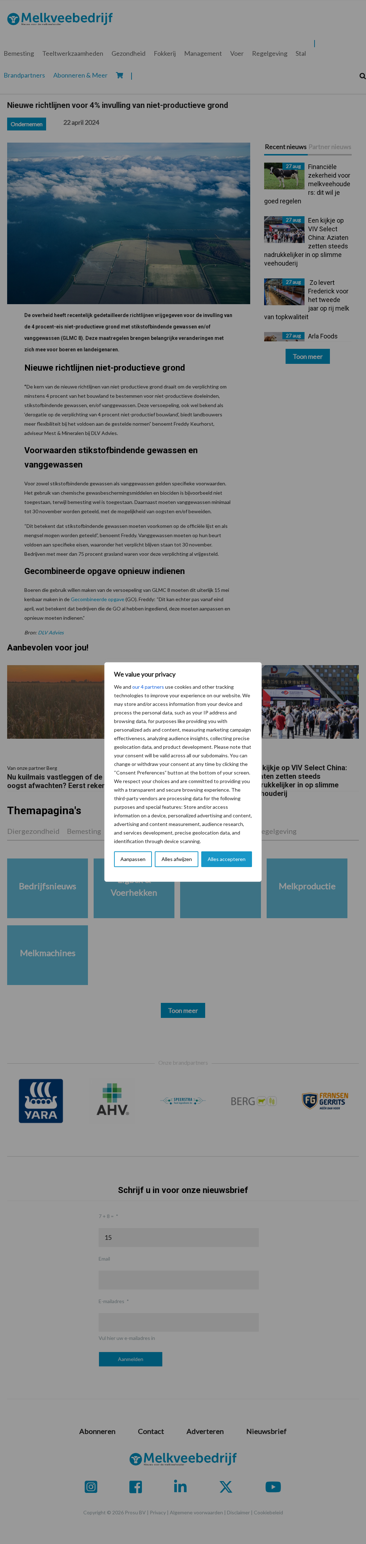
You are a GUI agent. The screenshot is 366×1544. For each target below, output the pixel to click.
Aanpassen (132, 859)
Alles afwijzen (177, 859)
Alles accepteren (227, 859)
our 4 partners (148, 687)
